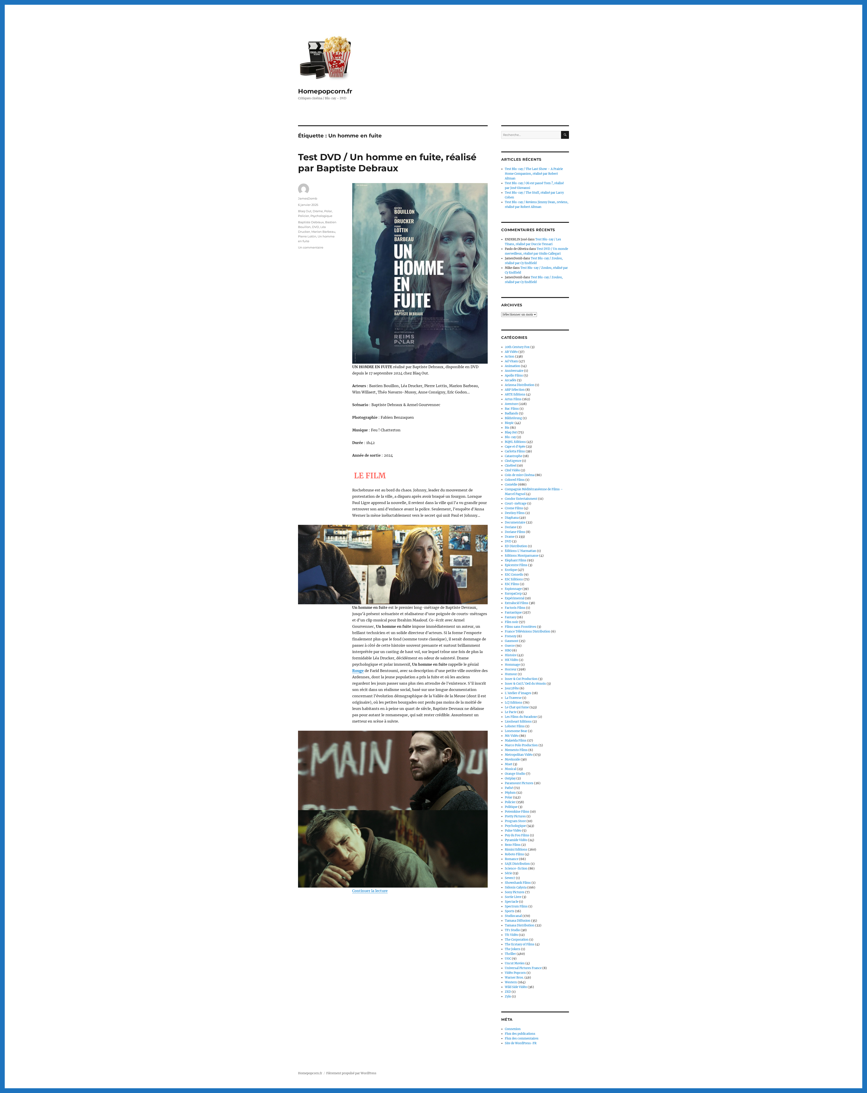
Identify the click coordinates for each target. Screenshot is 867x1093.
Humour (511, 674)
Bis (507, 428)
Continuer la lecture (370, 890)
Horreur (511, 669)
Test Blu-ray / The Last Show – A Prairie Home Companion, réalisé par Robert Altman (534, 173)
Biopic (509, 423)
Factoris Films (515, 608)
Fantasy (510, 617)
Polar (328, 211)
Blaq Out (304, 211)
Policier (303, 216)
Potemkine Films (517, 812)
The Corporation (517, 940)
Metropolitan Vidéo (519, 755)
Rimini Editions (516, 849)
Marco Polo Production (521, 745)
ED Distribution (516, 546)
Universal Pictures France (523, 968)
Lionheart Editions (518, 721)
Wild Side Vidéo (516, 987)
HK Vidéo (511, 660)
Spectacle (511, 902)
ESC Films (512, 584)
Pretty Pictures (515, 816)
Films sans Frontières (520, 627)
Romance (511, 859)
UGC (508, 958)
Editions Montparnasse (521, 556)
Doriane (510, 527)
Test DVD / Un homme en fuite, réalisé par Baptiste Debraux (387, 162)
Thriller (510, 954)
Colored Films (515, 480)
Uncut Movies (515, 963)
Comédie (511, 484)
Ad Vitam (511, 361)
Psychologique (321, 216)
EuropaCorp (513, 593)
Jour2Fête (512, 688)
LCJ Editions (513, 703)
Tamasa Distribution (519, 925)
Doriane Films (515, 532)
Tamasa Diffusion (517, 921)
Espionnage (513, 589)
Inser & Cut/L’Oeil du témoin (525, 684)
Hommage (512, 665)
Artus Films (513, 399)
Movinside (512, 759)
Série (508, 873)
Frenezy (510, 636)
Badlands (511, 413)
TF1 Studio (512, 930)
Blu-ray (510, 437)
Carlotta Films (515, 451)
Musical (510, 769)
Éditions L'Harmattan (520, 551)
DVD (315, 227)
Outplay (510, 778)
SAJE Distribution (517, 864)
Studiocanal (513, 916)
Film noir (511, 622)
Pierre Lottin (307, 236)
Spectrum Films (516, 906)
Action (509, 356)
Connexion (513, 1029)
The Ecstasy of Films (519, 944)
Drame (318, 211)
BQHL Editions (515, 442)
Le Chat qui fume (517, 707)
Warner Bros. (514, 977)
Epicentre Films (516, 565)
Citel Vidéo (512, 470)
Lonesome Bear (516, 731)
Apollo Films (514, 375)
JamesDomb (307, 198)
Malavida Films (516, 740)
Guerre (510, 646)
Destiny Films (515, 513)
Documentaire (515, 522)
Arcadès (510, 380)
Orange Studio (515, 774)
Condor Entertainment (521, 499)
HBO (508, 650)
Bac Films (512, 409)
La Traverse (513, 698)
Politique (511, 807)
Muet (508, 764)
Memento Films (516, 750)
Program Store (515, 821)
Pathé (509, 788)
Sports (509, 911)
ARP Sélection (515, 390)
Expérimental (514, 598)
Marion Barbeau (323, 231)
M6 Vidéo (512, 736)
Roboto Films (514, 854)
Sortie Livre (513, 897)
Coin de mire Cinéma (519, 475)
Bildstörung (513, 418)
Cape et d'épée (515, 447)
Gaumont (511, 641)
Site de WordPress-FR (520, 1043)
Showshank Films (518, 883)
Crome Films (514, 508)
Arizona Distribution (519, 385)
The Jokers (512, 949)
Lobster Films (515, 726)
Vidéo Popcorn (515, 973)
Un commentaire (310, 247)
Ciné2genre (513, 461)
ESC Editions (514, 579)
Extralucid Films (516, 603)
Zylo (508, 996)
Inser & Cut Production (521, 679)
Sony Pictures (514, 892)
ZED (508, 992)
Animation (512, 366)
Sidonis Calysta (516, 887)
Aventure (511, 404)
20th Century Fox (517, 347)
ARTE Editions (515, 394)
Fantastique (513, 612)
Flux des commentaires (521, 1038)
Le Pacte (511, 712)
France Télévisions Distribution (527, 631)
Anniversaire (514, 371)
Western (511, 982)
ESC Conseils (514, 575)
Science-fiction (516, 868)
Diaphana (512, 518)
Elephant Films (516, 560)
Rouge (358, 670)
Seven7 (510, 878)
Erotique (511, 570)
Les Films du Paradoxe (521, 717)
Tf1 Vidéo (511, 935)
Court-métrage (516, 503)
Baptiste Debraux (311, 222)
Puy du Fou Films (517, 835)
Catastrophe (513, 456)
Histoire (511, 655)
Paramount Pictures (519, 783)
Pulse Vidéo (513, 831)
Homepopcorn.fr (325, 91)
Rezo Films (513, 845)
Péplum (510, 793)
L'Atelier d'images (518, 693)
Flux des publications (520, 1034)
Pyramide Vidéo (516, 840)
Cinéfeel (510, 465)
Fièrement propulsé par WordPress (351, 1073)
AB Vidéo (511, 352)
